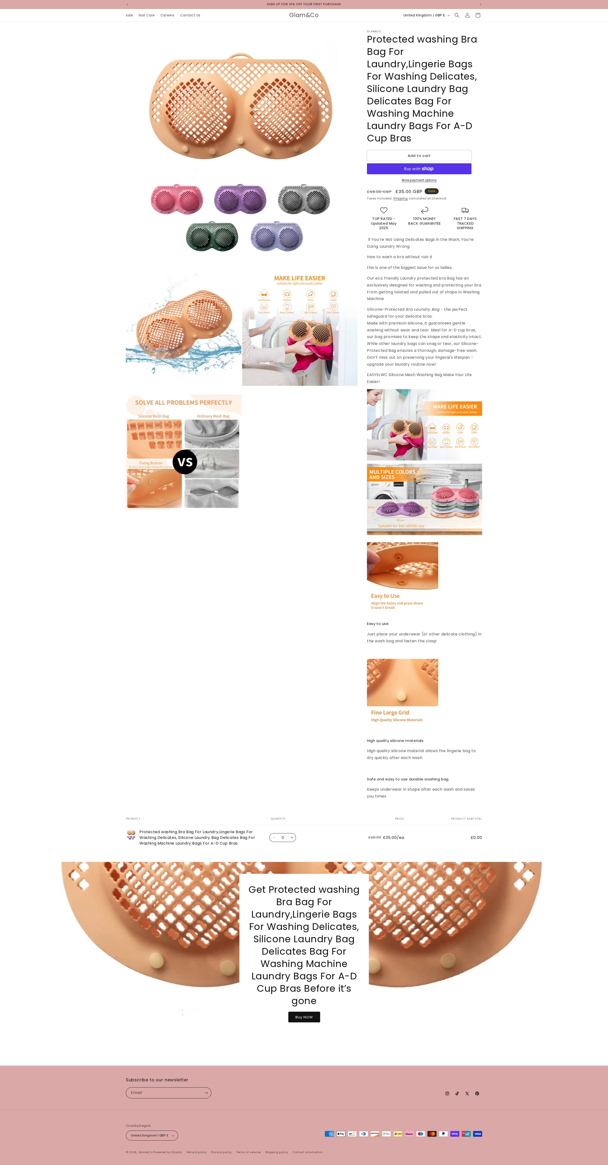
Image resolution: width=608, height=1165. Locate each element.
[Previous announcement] (127, 4)
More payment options (419, 180)
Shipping (400, 198)
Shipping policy (276, 1152)
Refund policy (197, 1152)
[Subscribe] (206, 1092)
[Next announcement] (480, 4)
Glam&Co (145, 1152)
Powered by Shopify (167, 1152)
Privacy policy (221, 1152)
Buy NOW (304, 1016)
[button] (457, 15)
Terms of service (248, 1152)
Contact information (307, 1152)
